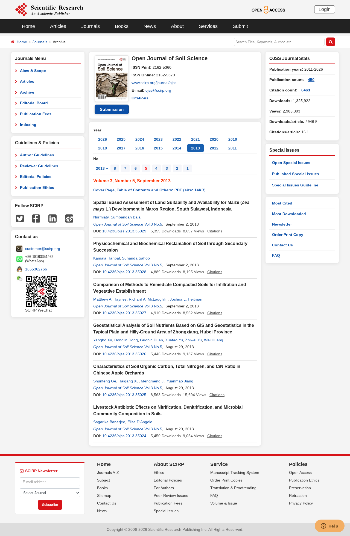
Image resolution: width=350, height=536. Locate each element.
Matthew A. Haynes (110, 299)
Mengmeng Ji (152, 381)
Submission (112, 109)
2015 (158, 148)
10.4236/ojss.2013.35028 (124, 272)
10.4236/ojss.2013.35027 (124, 313)
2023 (158, 139)
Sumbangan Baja (126, 217)
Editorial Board (34, 103)
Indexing (28, 124)
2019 (232, 139)
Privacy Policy (301, 503)
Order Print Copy (287, 234)
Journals (90, 26)
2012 (214, 148)
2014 (177, 148)
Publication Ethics (37, 187)
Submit (240, 26)
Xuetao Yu (174, 340)
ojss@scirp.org (158, 90)
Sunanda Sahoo (136, 258)
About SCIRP (169, 464)
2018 (102, 148)
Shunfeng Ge (104, 381)
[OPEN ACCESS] (268, 9)
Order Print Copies (226, 480)
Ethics (159, 472)
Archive (27, 92)
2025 (121, 139)
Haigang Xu (128, 381)
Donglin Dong (126, 340)
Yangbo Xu (102, 340)
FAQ (276, 255)
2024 (139, 139)
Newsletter (282, 224)
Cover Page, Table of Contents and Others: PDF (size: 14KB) (149, 190)
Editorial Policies (35, 176)
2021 (195, 139)
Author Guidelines (37, 155)
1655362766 (36, 269)
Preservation (300, 488)
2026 (102, 139)
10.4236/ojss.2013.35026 (124, 354)
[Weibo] (69, 218)
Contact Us (282, 245)
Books (122, 26)
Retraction (298, 495)
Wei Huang (213, 340)
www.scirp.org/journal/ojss (154, 82)
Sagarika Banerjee (109, 422)
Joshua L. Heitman (186, 299)
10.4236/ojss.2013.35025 (124, 395)
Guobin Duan (151, 340)
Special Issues (166, 511)
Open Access (300, 472)
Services (208, 26)
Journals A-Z (108, 472)
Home (28, 26)
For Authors (164, 488)
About (177, 26)
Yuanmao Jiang (180, 381)
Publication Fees (35, 114)
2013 (195, 148)
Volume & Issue (223, 503)
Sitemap (104, 495)
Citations (140, 98)
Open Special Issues (291, 162)
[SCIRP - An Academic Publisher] (49, 9)
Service (219, 464)
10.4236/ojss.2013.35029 (124, 231)
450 (311, 79)
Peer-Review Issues (171, 495)
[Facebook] (36, 218)
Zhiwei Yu (193, 340)
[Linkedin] (52, 218)
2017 (121, 148)
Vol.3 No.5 (153, 224)
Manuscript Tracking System (234, 472)
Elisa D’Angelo (139, 422)
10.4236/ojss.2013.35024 (124, 436)
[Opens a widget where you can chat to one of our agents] (329, 526)
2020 (214, 139)
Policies (298, 464)
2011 (232, 148)
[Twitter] (20, 218)
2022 (177, 139)
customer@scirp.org (42, 248)
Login (325, 9)
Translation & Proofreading (233, 488)
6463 (305, 90)
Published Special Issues (295, 174)
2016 (139, 148)
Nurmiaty (101, 217)
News (150, 26)
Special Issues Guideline (295, 185)
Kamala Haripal (106, 258)
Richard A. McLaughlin (148, 299)
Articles (58, 26)
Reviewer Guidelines (39, 166)
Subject (103, 480)
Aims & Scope (33, 70)
